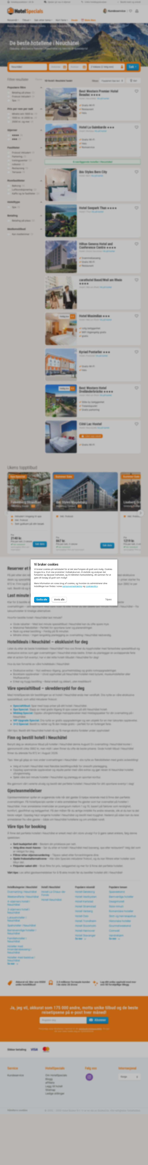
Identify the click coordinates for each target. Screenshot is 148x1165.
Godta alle (41, 599)
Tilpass (108, 599)
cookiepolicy (92, 586)
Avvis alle (59, 599)
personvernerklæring (72, 586)
